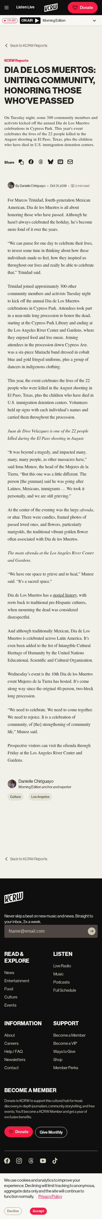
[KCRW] (13, 902)
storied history (65, 595)
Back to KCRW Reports (28, 45)
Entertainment (16, 980)
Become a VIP (65, 1043)
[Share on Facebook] (31, 162)
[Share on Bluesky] (50, 162)
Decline (13, 1211)
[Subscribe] (91, 931)
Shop (57, 1059)
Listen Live (25, 7)
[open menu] (8, 8)
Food (8, 989)
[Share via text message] (60, 162)
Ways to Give (64, 1051)
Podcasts (61, 982)
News (9, 972)
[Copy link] (21, 162)
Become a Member (69, 1035)
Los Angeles (40, 797)
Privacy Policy (50, 1196)
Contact (11, 1067)
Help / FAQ (13, 1051)
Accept (38, 1211)
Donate (86, 7)
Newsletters (14, 1059)
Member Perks (65, 1067)
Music (58, 974)
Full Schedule (64, 990)
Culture (15, 797)
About (9, 1035)
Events (10, 1005)
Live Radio (62, 965)
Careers (11, 1043)
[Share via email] (70, 162)
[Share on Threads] (41, 162)
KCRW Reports (16, 61)
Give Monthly (51, 1132)
